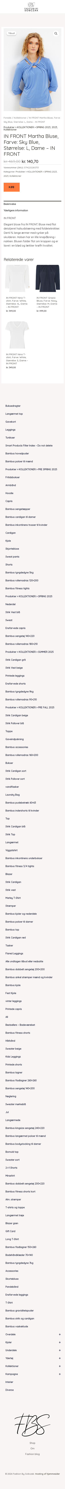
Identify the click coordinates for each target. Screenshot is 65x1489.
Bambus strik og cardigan (20, 1318)
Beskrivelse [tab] (10, 204)
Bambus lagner (14, 1072)
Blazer (9, 874)
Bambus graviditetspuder (20, 1310)
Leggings (11, 429)
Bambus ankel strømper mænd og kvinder (29, 977)
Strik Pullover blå (15, 723)
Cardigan (11, 532)
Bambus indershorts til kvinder (22, 810)
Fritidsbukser (13, 477)
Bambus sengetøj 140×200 (20, 1088)
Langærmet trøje (15, 1215)
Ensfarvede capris (16, 628)
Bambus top (12, 929)
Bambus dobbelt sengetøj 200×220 (25, 1183)
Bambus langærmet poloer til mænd (26, 1136)
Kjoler (33, 1342)
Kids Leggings (13, 1056)
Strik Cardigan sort (16, 770)
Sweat (9, 620)
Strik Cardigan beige (17, 715)
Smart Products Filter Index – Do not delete (29, 445)
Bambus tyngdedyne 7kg (19, 1263)
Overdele (33, 1334)
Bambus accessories (17, 747)
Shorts (9, 564)
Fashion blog (32, 1454)
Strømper (11, 905)
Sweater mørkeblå (16, 1104)
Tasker (9, 945)
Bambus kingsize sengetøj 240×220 (25, 1128)
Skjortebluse (12, 548)
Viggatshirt (12, 850)
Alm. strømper (13, 1199)
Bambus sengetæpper (18, 509)
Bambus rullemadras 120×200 (22, 580)
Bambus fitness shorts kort (20, 1191)
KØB (11, 187)
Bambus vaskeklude (17, 1326)
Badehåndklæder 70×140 (19, 1255)
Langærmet (12, 842)
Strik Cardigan (13, 882)
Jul (7, 1112)
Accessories (12, 1270)
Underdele (33, 1350)
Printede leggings (15, 675)
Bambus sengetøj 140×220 (20, 636)
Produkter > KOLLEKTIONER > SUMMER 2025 (30, 651)
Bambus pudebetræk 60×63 (21, 802)
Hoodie (9, 493)
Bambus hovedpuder (17, 453)
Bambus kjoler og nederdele (21, 913)
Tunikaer (10, 437)
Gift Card (10, 1231)
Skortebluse (12, 1278)
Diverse (10, 1389)
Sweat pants (12, 556)
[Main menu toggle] (7, 6)
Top (8, 818)
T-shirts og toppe (15, 1207)
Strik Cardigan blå (15, 826)
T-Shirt (9, 1302)
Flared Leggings (14, 953)
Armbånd (11, 485)
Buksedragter (13, 405)
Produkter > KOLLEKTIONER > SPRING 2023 (27, 127)
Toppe (9, 731)
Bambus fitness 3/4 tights (20, 866)
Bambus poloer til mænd (19, 461)
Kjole (8, 540)
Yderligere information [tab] (16, 210)
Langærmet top (14, 413)
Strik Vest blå (13, 612)
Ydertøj (33, 1358)
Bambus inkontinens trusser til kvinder (26, 524)
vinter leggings (14, 1001)
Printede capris (14, 1009)
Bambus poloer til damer (19, 921)
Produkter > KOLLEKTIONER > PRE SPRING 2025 (31, 469)
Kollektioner (33, 1366)
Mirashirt (10, 1175)
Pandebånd (12, 1286)
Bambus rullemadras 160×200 (22, 755)
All (7, 1016)
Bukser (9, 763)
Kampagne (33, 1374)
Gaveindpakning (15, 739)
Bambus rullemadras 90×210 (21, 699)
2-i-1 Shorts (11, 1167)
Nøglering (11, 1096)
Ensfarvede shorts (16, 683)
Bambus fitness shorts (18, 1032)
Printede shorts (14, 1064)
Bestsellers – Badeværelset (20, 1024)
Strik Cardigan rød (16, 937)
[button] (56, 34)
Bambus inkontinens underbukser (24, 858)
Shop (32, 1443)
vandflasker (12, 786)
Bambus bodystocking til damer (23, 1143)
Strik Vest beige (14, 667)
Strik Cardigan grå (16, 659)
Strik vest (11, 890)
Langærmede (13, 1120)
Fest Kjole (11, 993)
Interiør (9, 1382)
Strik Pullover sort (15, 778)
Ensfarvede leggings (17, 1294)
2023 (54, 127)
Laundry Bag (13, 794)
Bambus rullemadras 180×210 (22, 643)
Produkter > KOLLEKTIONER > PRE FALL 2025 (30, 707)
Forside (7, 117)
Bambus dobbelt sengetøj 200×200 (25, 969)
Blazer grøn (12, 1223)
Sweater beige (13, 1048)
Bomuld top (12, 1151)
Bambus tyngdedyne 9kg (20, 691)
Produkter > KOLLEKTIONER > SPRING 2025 (29, 596)
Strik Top (10, 834)
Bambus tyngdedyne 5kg (20, 572)
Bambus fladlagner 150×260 (21, 1247)
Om (32, 1448)
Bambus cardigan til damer (21, 517)
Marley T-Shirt (13, 897)
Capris (9, 501)
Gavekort (11, 421)
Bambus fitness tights (18, 588)
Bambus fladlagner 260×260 (21, 1080)
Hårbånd (10, 1040)
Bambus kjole (13, 985)
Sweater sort (13, 1159)
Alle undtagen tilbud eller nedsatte (24, 961)
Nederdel (11, 604)
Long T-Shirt (12, 1239)
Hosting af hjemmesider (47, 1473)
